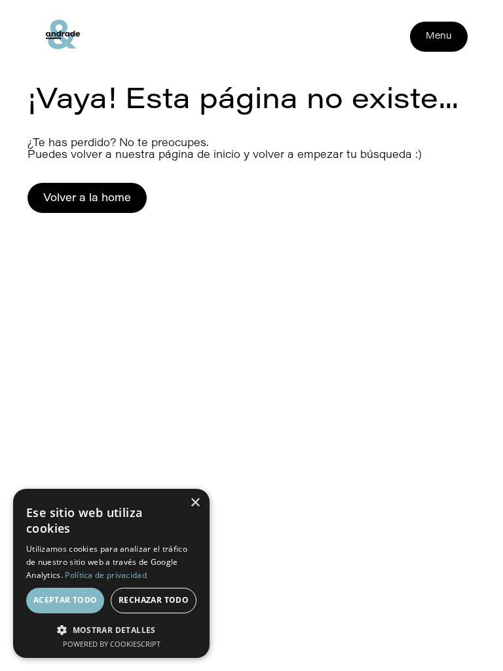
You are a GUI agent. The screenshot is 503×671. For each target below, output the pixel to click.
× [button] (195, 503)
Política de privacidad (106, 575)
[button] (111, 629)
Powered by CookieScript (111, 644)
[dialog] (111, 573)
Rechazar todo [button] (154, 599)
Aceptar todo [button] (65, 599)
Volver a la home (87, 198)
